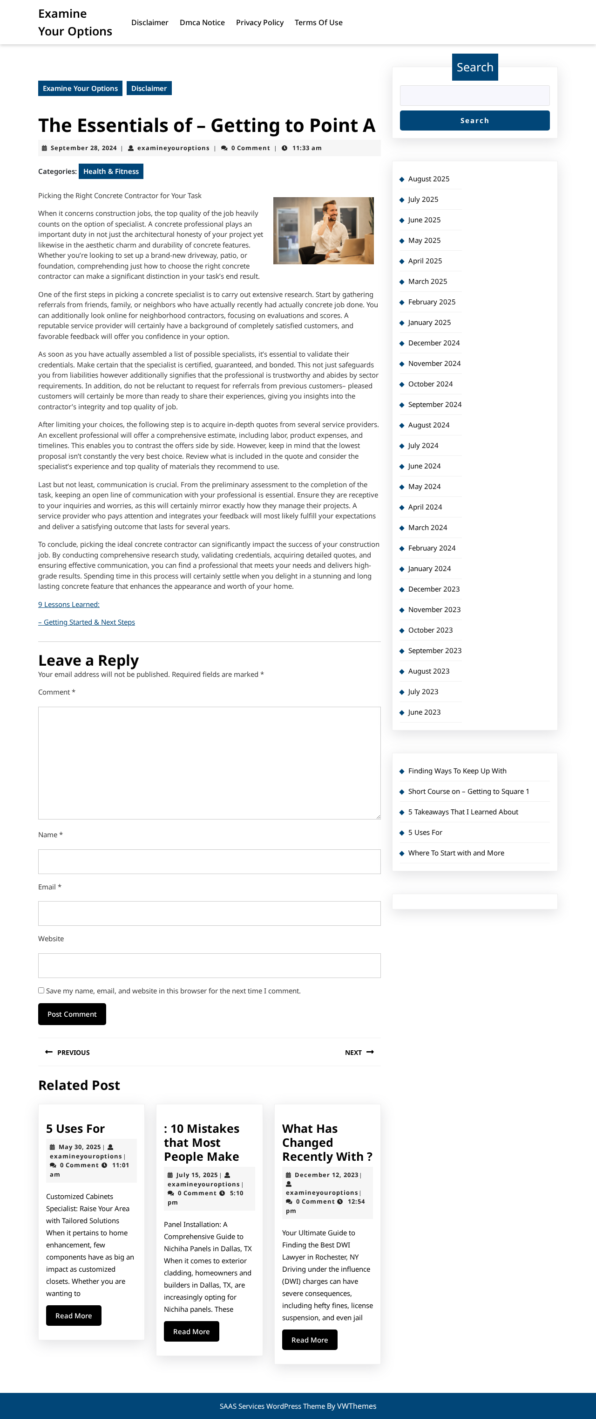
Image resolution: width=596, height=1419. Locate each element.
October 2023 (430, 629)
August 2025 (429, 178)
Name (50, 834)
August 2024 (429, 424)
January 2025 (429, 322)
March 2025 (427, 281)
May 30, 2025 (80, 1147)
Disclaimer (150, 22)
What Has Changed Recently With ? (327, 1142)
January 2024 (429, 568)
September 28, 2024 (84, 148)
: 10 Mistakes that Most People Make (201, 1142)
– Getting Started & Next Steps (86, 622)
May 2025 (424, 240)
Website (51, 938)
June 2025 (424, 219)
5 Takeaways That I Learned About (463, 811)
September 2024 (435, 404)
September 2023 (435, 650)
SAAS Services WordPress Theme (273, 1406)
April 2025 (425, 260)
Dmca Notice (202, 22)
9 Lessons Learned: (69, 604)
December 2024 (434, 342)
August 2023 (429, 670)
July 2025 (423, 199)
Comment (56, 691)
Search (475, 67)
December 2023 (434, 588)
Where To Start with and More (456, 852)
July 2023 (423, 691)
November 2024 (434, 363)
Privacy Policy (260, 22)
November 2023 (434, 609)
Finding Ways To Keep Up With (457, 770)
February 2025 (432, 301)
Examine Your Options (80, 88)
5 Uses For (75, 1128)
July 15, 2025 (197, 1175)
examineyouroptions (173, 148)
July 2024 (423, 445)
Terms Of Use (319, 22)
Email (49, 886)
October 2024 (430, 383)
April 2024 (425, 506)
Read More (78, 1318)
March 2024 (427, 527)
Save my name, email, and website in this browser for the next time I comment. (173, 990)
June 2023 (424, 711)
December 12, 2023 (327, 1175)
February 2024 (432, 547)
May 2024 (424, 486)
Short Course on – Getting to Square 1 (469, 791)
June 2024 (424, 465)
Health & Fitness (111, 171)
